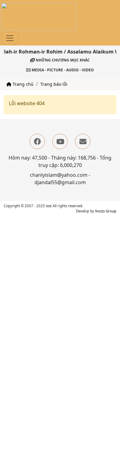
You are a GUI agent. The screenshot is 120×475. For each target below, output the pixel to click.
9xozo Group (105, 211)
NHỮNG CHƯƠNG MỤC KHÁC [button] (62, 60)
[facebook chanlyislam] (37, 141)
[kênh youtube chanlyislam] (60, 141)
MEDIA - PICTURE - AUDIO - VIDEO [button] (62, 70)
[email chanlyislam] (82, 141)
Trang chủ (22, 84)
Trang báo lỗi (53, 84)
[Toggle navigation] (9, 38)
